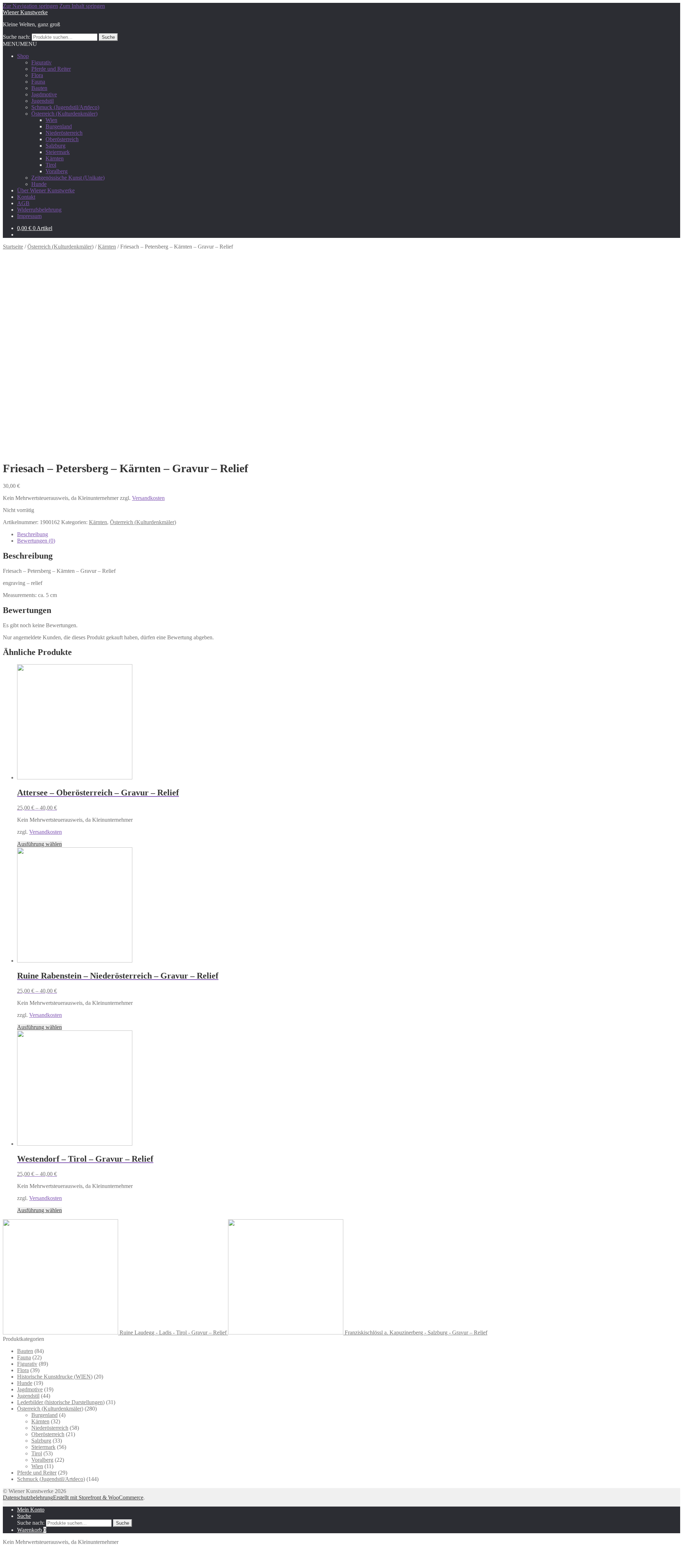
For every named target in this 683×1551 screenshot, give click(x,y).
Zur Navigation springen (30, 6)
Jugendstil (42, 101)
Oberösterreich (62, 139)
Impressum (29, 216)
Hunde (39, 184)
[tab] (348, 534)
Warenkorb (31, 1530)
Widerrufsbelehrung (39, 210)
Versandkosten (148, 498)
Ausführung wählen (39, 844)
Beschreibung (32, 534)
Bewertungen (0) (36, 541)
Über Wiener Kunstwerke (46, 190)
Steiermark (58, 152)
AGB (23, 203)
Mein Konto (30, 1510)
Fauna (38, 82)
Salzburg (55, 146)
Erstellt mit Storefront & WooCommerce (98, 1497)
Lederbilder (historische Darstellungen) (61, 1402)
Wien (51, 120)
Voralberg (57, 171)
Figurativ (41, 62)
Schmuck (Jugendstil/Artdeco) (65, 107)
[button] (20, 44)
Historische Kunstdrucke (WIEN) (54, 1377)
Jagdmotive (44, 94)
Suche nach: (16, 37)
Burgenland (59, 126)
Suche (108, 37)
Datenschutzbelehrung (28, 1497)
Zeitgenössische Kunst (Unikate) (68, 178)
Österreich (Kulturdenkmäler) (64, 114)
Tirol (51, 165)
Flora (37, 75)
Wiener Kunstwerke (25, 12)
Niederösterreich (64, 133)
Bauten (39, 88)
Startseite (13, 247)
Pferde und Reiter (51, 69)
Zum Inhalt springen (82, 6)
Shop (23, 56)
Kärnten (55, 158)
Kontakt (26, 197)
